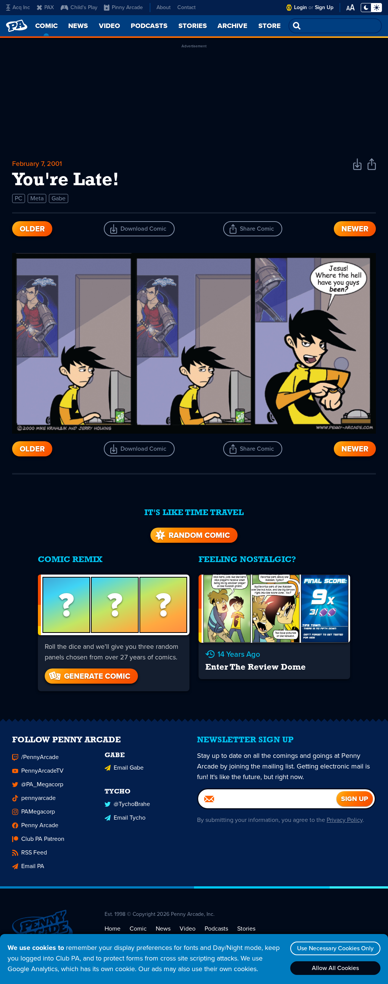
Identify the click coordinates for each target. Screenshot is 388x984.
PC (18, 198)
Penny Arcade (39, 825)
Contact (186, 7)
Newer (354, 228)
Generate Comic (97, 676)
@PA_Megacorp (42, 784)
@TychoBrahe (132, 804)
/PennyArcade (40, 757)
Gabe (59, 198)
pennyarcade (38, 797)
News (163, 928)
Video (188, 928)
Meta (37, 198)
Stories (246, 928)
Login (300, 7)
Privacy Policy (345, 819)
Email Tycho (130, 817)
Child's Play (83, 7)
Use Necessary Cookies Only (335, 948)
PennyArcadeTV (42, 770)
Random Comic (199, 535)
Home (112, 928)
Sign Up (324, 7)
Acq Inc (21, 7)
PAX (49, 7)
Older (32, 228)
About (163, 7)
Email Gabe (129, 767)
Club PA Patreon (42, 838)
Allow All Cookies (335, 968)
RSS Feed (34, 852)
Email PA (32, 866)
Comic (138, 928)
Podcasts (216, 928)
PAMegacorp (38, 811)
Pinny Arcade (127, 7)
